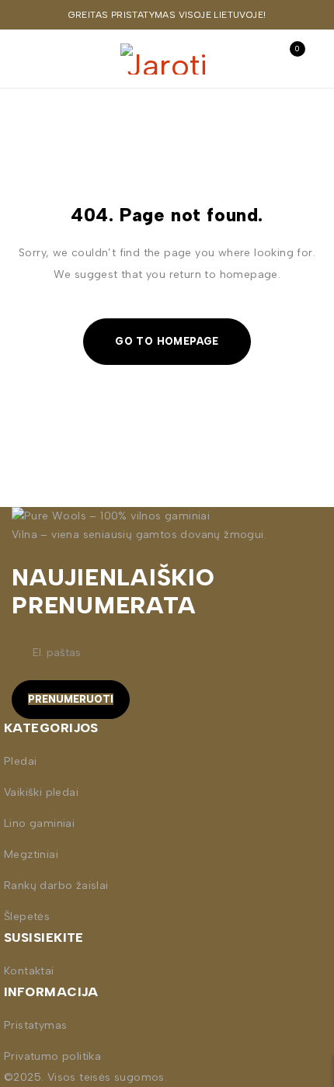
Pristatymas (35, 1025)
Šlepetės (27, 916)
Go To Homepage (167, 341)
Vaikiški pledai (41, 792)
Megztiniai (31, 854)
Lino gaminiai (39, 823)
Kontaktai (29, 971)
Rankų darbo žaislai (56, 885)
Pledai (20, 761)
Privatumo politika (52, 1056)
